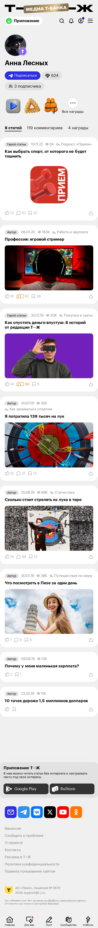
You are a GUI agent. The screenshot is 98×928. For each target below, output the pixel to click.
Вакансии (13, 828)
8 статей (13, 128)
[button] (23, 51)
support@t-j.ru (34, 892)
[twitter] (50, 812)
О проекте (14, 843)
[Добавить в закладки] (14, 709)
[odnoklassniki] (76, 812)
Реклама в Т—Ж (18, 857)
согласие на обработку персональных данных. (59, 900)
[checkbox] (90, 21)
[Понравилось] (7, 709)
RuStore (67, 789)
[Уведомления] (71, 21)
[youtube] (63, 812)
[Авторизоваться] (81, 21)
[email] (11, 812)
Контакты (13, 850)
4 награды (78, 128)
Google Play (25, 789)
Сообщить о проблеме (24, 836)
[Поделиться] (90, 213)
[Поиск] (62, 21)
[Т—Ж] (49, 9)
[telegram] (24, 812)
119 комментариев (45, 128)
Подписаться (25, 75)
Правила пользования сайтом (30, 871)
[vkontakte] (37, 812)
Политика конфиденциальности (32, 864)
